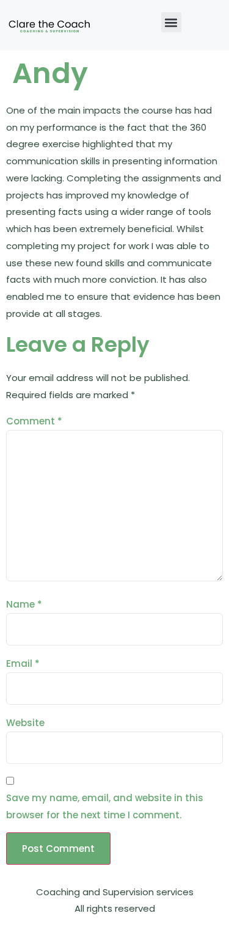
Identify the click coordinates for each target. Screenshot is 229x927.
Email (23, 663)
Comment (34, 421)
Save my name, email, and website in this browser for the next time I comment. (104, 806)
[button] (171, 22)
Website (25, 722)
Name (24, 604)
